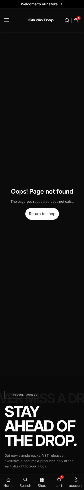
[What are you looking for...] (68, 20)
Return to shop (42, 213)
